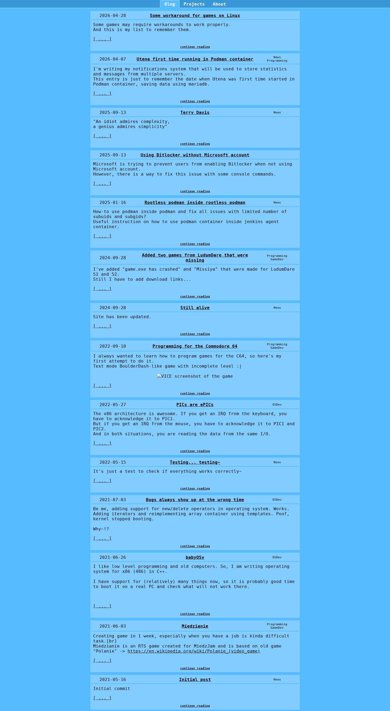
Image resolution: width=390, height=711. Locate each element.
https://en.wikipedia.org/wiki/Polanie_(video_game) (194, 651)
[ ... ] (102, 38)
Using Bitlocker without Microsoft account (195, 154)
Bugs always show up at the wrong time (195, 499)
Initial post (195, 679)
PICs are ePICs (195, 404)
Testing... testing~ (195, 462)
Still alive (195, 307)
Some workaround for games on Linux (195, 15)
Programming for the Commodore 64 (195, 346)
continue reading (195, 47)
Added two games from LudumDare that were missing (195, 258)
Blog (169, 4)
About (219, 4)
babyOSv (195, 557)
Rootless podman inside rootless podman (195, 202)
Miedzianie (195, 626)
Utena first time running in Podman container (195, 59)
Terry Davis (195, 112)
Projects (194, 4)
